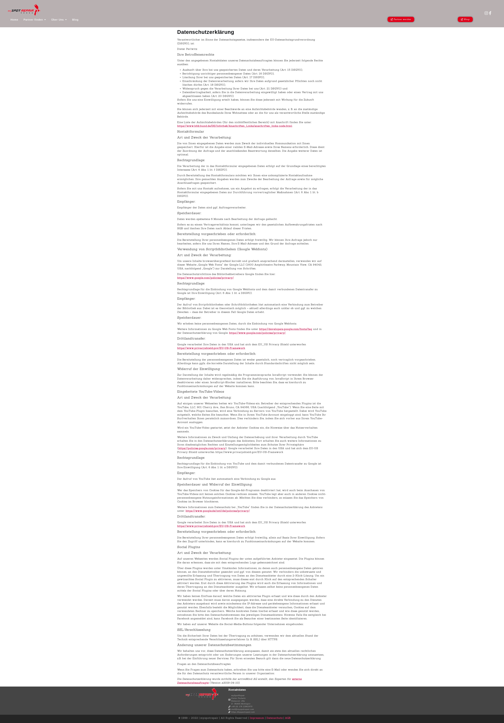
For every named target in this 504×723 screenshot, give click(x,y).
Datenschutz (275, 717)
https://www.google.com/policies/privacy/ (205, 277)
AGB (288, 717)
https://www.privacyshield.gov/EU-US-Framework (211, 348)
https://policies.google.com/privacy (202, 448)
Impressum (257, 717)
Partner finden (33, 19)
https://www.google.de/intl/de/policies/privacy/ (218, 510)
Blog (75, 19)
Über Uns (57, 19)
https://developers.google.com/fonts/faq (285, 329)
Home (14, 19)
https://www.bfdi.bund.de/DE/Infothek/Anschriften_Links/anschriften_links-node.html (234, 125)
